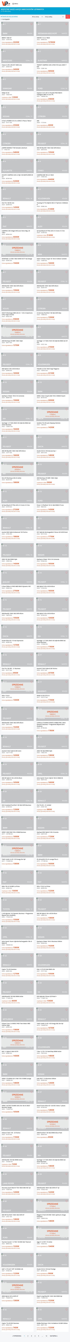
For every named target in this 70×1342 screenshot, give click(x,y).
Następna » (54, 1336)
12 (46, 1336)
